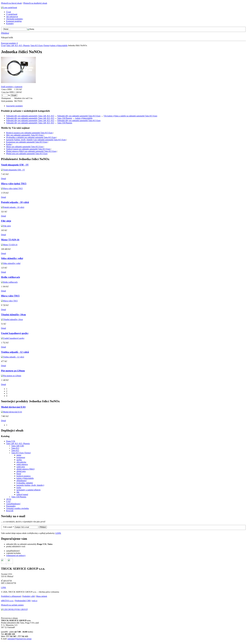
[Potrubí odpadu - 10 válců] (12, 207)
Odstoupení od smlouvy (16, 555)
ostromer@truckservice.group (19, 639)
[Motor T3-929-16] (9, 245)
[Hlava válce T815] (9, 301)
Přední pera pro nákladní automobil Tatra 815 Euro (26, 153)
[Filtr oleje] (6, 226)
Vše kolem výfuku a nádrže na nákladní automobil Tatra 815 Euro (130, 116)
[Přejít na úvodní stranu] (9, 7)
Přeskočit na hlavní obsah (11, 3)
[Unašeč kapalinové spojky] (12, 338)
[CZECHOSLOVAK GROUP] (14, 609)
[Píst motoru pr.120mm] (11, 376)
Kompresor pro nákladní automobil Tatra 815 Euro (26, 142)
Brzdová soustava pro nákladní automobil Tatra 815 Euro (29, 133)
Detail (3, 178)
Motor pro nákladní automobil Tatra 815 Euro (24, 147)
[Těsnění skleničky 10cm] (12, 319)
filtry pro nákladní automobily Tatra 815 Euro (24, 135)
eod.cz (34, 601)
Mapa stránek (41, 596)
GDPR (58, 533)
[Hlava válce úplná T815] (12, 188)
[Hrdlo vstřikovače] (9, 282)
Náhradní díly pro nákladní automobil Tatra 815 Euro (78, 116)
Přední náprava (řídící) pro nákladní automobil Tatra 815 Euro (31, 151)
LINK (3, 587)
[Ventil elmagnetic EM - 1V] (13, 170)
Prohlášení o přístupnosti (11, 596)
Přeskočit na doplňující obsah (35, 3)
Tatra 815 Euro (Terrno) (40, 45)
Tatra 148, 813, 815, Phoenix (18, 45)
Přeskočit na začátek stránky (12, 605)
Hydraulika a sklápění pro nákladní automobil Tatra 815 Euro (31, 137)
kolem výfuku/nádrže (59, 45)
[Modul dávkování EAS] (11, 412)
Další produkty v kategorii (11, 87)
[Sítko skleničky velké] (10, 263)
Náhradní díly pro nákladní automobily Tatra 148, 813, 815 (30, 116)
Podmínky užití (28, 596)
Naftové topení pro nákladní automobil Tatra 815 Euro (28, 149)
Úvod (3, 45)
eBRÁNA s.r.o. (7, 601)
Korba (8, 144)
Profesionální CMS (23, 601)
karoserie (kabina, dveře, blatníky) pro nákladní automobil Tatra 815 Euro (36, 140)
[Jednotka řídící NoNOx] (18, 82)
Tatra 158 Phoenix (64, 118)
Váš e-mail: (8, 527)
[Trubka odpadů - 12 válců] (12, 357)
